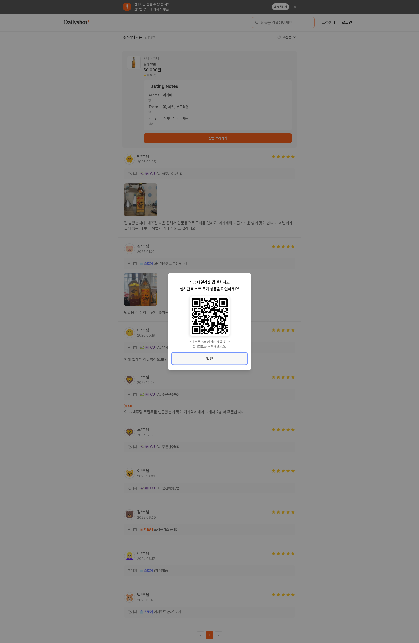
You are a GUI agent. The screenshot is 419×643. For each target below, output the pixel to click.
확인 (209, 358)
